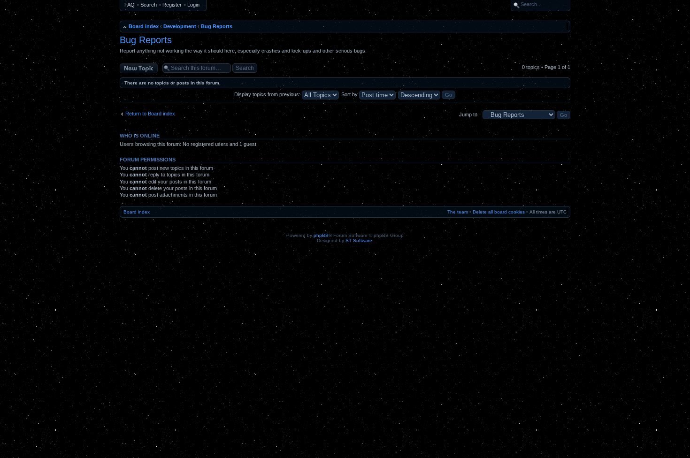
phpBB (321, 235)
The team (457, 211)
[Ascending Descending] (427, 94)
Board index (144, 26)
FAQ (129, 5)
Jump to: (469, 114)
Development (179, 26)
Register (172, 5)
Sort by (350, 94)
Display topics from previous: (268, 94)
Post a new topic (138, 66)
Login (193, 5)
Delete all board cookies (499, 211)
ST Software (358, 240)
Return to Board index (150, 113)
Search (148, 5)
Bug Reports (216, 26)
